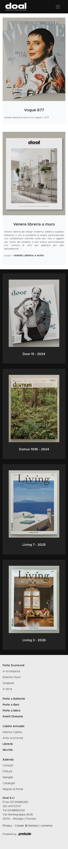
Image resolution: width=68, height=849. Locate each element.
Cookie (19, 825)
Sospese (8, 683)
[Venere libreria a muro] (34, 173)
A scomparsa (11, 671)
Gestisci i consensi (40, 825)
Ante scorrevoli (13, 738)
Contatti (8, 765)
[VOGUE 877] (34, 59)
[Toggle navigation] (58, 6)
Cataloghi (9, 783)
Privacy (7, 825)
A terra (7, 689)
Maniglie (8, 777)
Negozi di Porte (13, 789)
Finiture (7, 771)
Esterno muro (12, 677)
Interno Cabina (12, 732)
